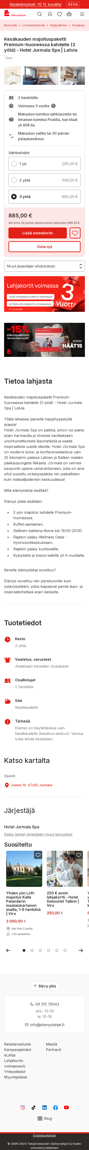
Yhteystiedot (14, 1071)
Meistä (51, 1044)
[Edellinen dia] (8, 950)
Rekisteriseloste (17, 1044)
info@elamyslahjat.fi (47, 1024)
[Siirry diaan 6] (65, 950)
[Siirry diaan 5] (57, 950)
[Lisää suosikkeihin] (75, 232)
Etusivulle (10, 25)
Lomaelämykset (34, 25)
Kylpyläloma (58, 25)
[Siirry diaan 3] (40, 950)
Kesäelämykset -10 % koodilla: (36, 4)
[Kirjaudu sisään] (50, 14)
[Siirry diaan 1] (24, 950)
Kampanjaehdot (17, 1049)
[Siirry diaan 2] (32, 950)
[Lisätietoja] (53, 106)
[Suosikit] (59, 14)
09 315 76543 (47, 1004)
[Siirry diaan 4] (48, 950)
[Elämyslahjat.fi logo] (15, 14)
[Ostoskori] (69, 14)
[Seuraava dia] (81, 950)
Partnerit (53, 1049)
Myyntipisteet (15, 1077)
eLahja (9, 1055)
